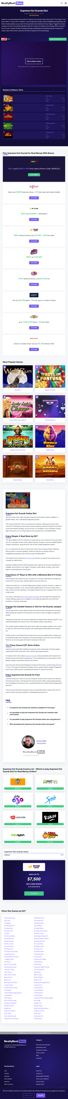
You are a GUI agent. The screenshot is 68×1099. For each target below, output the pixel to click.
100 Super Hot (38, 920)
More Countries (8, 1084)
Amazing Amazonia (10, 967)
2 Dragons (7, 923)
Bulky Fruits (37, 980)
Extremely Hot (38, 1016)
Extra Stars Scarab (10, 1016)
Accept (40, 1095)
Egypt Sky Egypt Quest (41, 1008)
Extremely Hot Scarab (11, 1018)
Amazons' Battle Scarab (41, 967)
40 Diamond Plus (39, 941)
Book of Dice (8, 977)
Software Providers (41, 1050)
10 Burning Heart (9, 918)
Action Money (38, 962)
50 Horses (7, 962)
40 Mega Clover (39, 946)
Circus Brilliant (38, 990)
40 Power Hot (8, 949)
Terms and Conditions (42, 1079)
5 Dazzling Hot (38, 954)
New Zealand (8, 1079)
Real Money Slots (41, 1047)
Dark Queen (8, 998)
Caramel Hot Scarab (10, 987)
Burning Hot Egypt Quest (42, 982)
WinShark (18, 788)
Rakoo (50, 824)
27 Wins (6, 933)
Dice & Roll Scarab (10, 1000)
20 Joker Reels (38, 928)
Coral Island (8, 995)
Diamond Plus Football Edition (43, 998)
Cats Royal (7, 990)
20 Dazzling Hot (9, 925)
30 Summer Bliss (9, 936)
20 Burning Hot (38, 923)
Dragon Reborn (9, 1005)
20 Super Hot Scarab (40, 931)
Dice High (37, 1000)
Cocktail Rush (38, 993)
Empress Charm (39, 1011)
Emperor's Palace (9, 1011)
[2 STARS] (32, 15)
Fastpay (50, 788)
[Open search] (62, 3)
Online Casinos (40, 1052)
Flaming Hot (38, 1018)
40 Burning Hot (9, 938)
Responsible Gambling (42, 1076)
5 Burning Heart (9, 954)
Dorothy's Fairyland (10, 1003)
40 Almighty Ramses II (41, 936)
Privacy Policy (40, 1081)
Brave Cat (7, 980)
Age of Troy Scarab (10, 964)
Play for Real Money (57, 39)
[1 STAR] (30, 15)
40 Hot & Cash (8, 944)
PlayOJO (18, 806)
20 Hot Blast (38, 925)
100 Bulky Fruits (39, 918)
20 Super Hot (8, 931)
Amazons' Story (9, 969)
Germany (6, 1081)
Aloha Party (37, 964)
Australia (6, 1076)
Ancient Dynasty (39, 969)
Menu (66, 3)
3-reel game (31, 558)
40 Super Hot (38, 949)
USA (5, 1071)
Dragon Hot (37, 1003)
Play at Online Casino (34, 61)
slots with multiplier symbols (30, 597)
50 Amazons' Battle (40, 959)
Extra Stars (37, 1013)
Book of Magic (38, 977)
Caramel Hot (38, 985)
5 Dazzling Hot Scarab (11, 956)
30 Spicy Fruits (38, 933)
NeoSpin (18, 842)
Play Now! (34, 893)
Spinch (50, 806)
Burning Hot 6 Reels (10, 982)
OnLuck (17, 824)
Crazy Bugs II (38, 995)
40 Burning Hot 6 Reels (41, 938)
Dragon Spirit (38, 1005)
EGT (7, 549)
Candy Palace (8, 985)
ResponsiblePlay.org (44, 1033)
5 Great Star (38, 956)
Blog (37, 1055)
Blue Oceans (38, 974)
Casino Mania (38, 987)
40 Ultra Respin (39, 951)
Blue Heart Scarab (10, 974)
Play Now (34, 175)
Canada (6, 1073)
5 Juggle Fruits (9, 959)
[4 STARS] (36, 15)
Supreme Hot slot (30, 656)
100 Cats (7, 920)
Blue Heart (37, 972)
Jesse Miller (41, 741)
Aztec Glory (8, 972)
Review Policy (40, 1084)
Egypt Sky (7, 1008)
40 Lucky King (38, 944)
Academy (39, 1058)
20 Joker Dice (8, 928)
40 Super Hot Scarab (10, 951)
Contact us (39, 1073)
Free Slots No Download (43, 1044)
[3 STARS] (34, 15)
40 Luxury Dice (9, 946)
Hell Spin (50, 842)
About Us (38, 1071)
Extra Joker (7, 1013)
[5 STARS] (38, 15)
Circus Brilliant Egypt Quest (13, 993)
